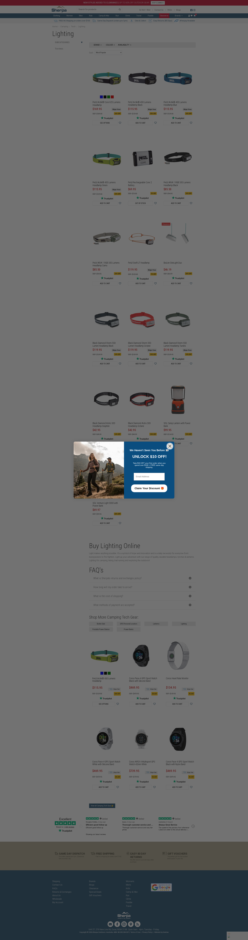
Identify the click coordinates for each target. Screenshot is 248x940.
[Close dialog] (170, 446)
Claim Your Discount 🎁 (149, 488)
